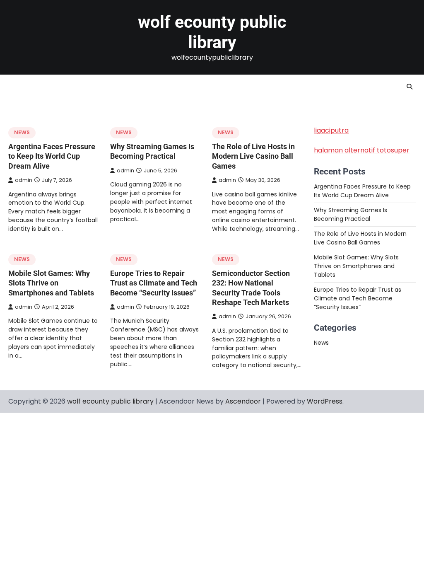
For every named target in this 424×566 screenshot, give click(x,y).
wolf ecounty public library (212, 32)
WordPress (324, 401)
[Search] (409, 86)
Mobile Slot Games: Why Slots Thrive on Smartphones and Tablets (51, 283)
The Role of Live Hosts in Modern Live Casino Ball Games (253, 156)
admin (23, 180)
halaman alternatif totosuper (362, 150)
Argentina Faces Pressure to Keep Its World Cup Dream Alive (51, 156)
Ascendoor (243, 401)
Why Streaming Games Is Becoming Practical (350, 214)
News (22, 132)
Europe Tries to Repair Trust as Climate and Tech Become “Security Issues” (153, 283)
